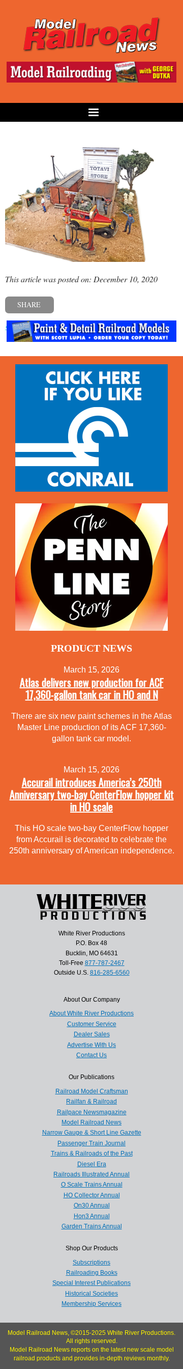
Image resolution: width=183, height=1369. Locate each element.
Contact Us (91, 1055)
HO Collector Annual (92, 1195)
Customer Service (91, 1024)
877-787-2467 (105, 963)
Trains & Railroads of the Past (92, 1153)
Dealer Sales (92, 1034)
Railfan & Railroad (91, 1101)
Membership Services (91, 1303)
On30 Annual (92, 1205)
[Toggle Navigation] (91, 112)
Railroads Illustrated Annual (91, 1174)
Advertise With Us (91, 1045)
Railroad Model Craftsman (91, 1091)
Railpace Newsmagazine (92, 1112)
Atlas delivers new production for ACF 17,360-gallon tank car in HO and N (92, 688)
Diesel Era (91, 1164)
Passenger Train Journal (91, 1143)
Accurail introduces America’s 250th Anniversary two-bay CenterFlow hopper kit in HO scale (92, 794)
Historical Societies (91, 1293)
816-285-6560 (110, 972)
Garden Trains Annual (92, 1226)
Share (29, 304)
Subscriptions (91, 1262)
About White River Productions (91, 1013)
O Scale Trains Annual (92, 1184)
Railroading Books (91, 1272)
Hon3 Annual (92, 1216)
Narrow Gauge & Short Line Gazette (91, 1132)
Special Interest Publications (91, 1282)
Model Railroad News (91, 1122)
